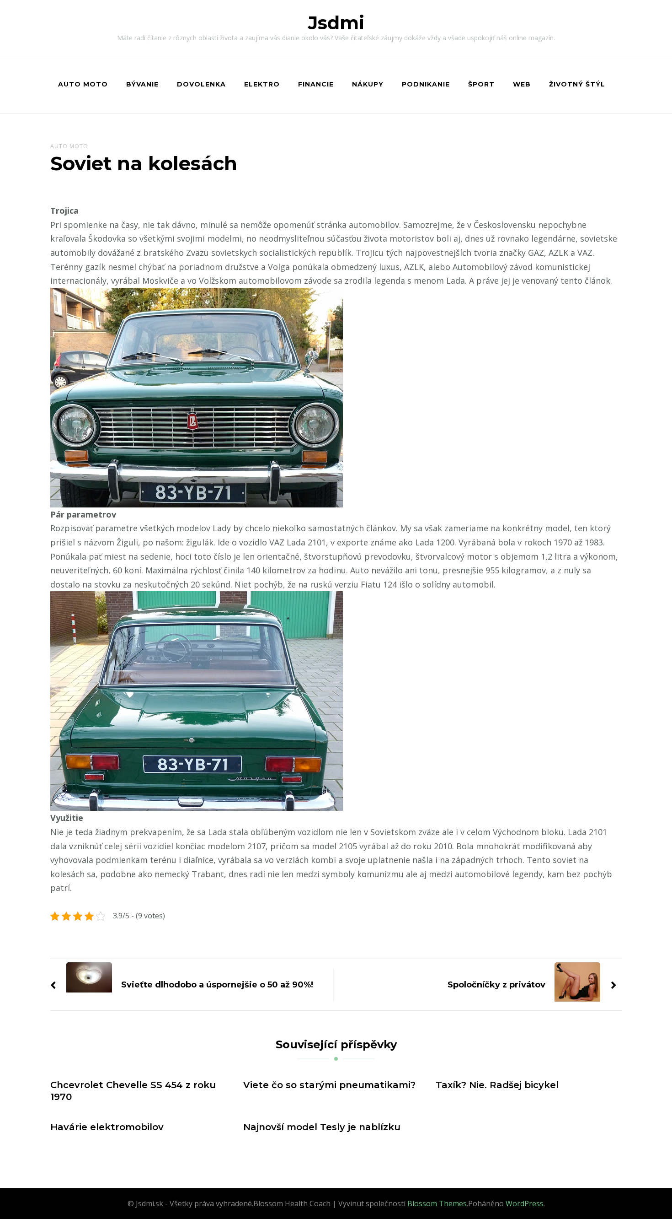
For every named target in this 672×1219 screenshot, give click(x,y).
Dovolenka (201, 84)
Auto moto (83, 84)
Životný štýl (577, 84)
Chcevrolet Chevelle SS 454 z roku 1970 (133, 1090)
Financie (316, 84)
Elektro (262, 84)
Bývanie (142, 84)
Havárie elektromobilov (107, 1127)
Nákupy (368, 84)
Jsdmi (336, 22)
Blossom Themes (437, 1203)
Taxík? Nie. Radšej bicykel (497, 1084)
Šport (481, 84)
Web (522, 84)
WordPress (525, 1203)
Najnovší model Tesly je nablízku (321, 1127)
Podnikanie (426, 84)
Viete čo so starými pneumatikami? (329, 1084)
